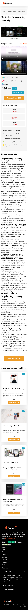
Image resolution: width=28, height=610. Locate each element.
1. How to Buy (7, 571)
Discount (4, 560)
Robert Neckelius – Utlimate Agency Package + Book (13, 500)
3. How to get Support (9, 589)
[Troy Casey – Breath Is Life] (14, 459)
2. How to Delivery (8, 585)
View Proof (22, 43)
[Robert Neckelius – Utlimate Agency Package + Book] (14, 496)
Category (4, 557)
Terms (14, 605)
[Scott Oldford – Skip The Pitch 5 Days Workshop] (14, 385)
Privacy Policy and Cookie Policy (22, 606)
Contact (4, 565)
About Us (4, 552)
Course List (5, 554)
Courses (9, 11)
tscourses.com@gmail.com (12, 538)
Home (3, 11)
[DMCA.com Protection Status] (6, 545)
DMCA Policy (8, 605)
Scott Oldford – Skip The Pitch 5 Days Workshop (13, 390)
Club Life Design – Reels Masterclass (13, 426)
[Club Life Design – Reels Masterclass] (14, 422)
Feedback (4, 562)
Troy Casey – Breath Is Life (10, 462)
